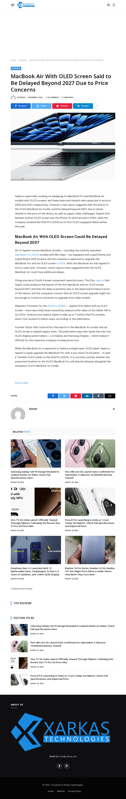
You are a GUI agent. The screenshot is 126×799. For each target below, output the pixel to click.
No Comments (53, 97)
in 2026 (60, 263)
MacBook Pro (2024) (27, 254)
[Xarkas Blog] (26, 5)
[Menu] (12, 5)
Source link (21, 382)
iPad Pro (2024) (56, 305)
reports (99, 280)
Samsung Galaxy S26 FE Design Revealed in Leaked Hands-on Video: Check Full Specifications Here (35, 474)
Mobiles (61, 791)
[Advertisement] (63, 34)
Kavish (22, 97)
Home (13, 60)
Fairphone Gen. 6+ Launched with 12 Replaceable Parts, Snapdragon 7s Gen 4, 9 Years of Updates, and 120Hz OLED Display (35, 571)
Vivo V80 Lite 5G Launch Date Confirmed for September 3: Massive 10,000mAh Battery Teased (90, 474)
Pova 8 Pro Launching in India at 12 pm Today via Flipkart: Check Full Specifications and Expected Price (89, 523)
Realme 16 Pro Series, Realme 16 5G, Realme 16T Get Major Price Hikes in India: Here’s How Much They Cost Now (90, 571)
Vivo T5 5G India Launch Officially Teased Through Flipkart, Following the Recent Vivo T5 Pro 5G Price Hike (35, 523)
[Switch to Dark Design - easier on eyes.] (113, 5)
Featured (22, 60)
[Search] (108, 5)
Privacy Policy (74, 791)
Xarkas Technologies (73, 785)
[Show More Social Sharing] (97, 106)
